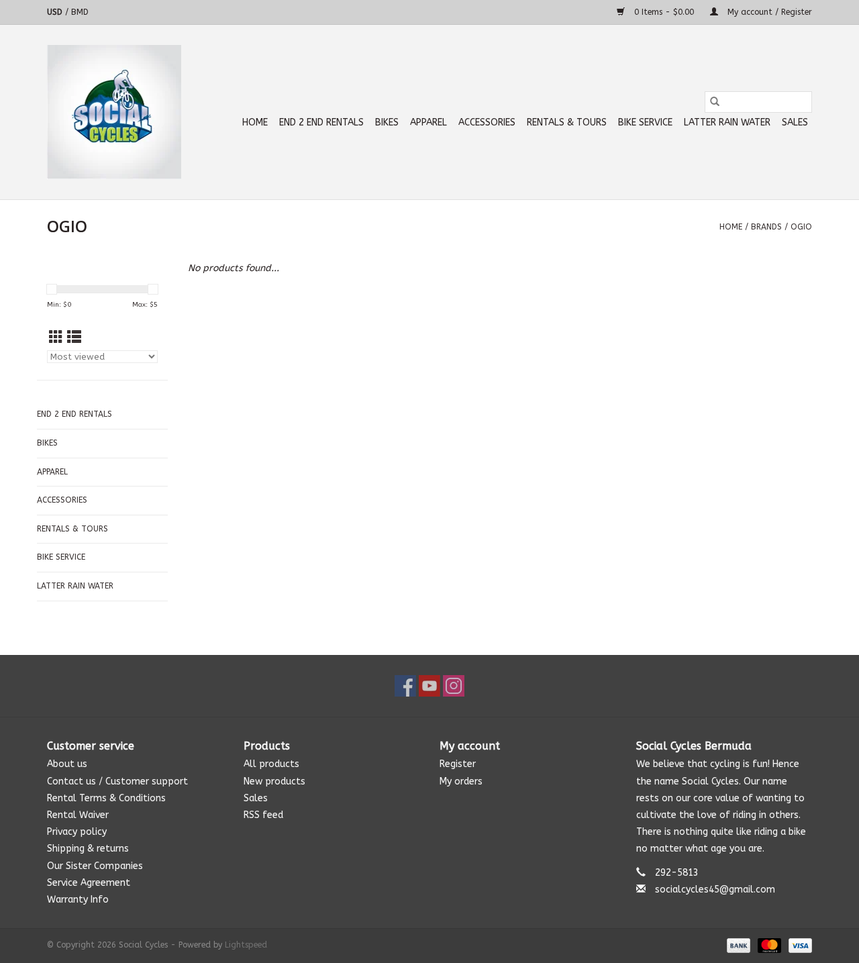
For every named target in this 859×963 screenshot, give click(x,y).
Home (255, 122)
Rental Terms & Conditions (106, 798)
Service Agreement (88, 883)
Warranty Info (78, 899)
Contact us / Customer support (117, 781)
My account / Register (768, 12)
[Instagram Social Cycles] (453, 686)
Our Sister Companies (95, 866)
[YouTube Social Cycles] (429, 686)
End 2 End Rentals (321, 122)
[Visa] (798, 945)
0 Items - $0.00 (664, 12)
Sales (795, 122)
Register (458, 764)
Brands (766, 227)
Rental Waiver (78, 815)
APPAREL (428, 122)
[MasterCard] (768, 945)
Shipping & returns (88, 848)
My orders (461, 781)
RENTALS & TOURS (567, 122)
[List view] (74, 338)
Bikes (387, 122)
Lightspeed (246, 945)
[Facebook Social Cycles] (405, 686)
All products (271, 764)
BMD (80, 12)
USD (56, 12)
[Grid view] (56, 338)
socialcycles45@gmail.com (715, 889)
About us (67, 764)
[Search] (715, 102)
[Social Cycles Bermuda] (114, 112)
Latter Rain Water (727, 122)
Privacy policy (77, 832)
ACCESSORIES (486, 122)
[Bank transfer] (737, 945)
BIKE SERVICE (645, 122)
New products (274, 781)
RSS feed (263, 815)
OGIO (801, 227)
